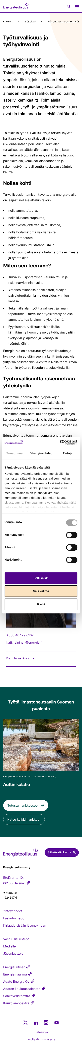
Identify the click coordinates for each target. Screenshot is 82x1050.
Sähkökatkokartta (59, 852)
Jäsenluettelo (13, 953)
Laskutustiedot (14, 918)
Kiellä (41, 604)
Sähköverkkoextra (16, 996)
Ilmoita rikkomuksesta (41, 1039)
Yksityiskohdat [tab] (41, 453)
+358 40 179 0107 (20, 635)
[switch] (71, 535)
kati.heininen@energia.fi (24, 642)
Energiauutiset (14, 967)
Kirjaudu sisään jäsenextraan (24, 925)
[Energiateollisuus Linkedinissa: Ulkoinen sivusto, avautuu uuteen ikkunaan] (36, 1022)
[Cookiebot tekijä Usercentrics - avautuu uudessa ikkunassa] (60, 442)
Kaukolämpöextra (16, 1003)
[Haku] (68, 6)
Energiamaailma (15, 974)
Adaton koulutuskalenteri (22, 989)
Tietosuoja (41, 1032)
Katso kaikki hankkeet (24, 819)
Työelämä (29, 22)
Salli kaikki (41, 578)
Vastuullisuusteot (16, 939)
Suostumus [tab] (14, 453)
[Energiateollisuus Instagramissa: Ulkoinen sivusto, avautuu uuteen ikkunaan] (46, 1022)
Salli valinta (41, 591)
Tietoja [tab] (67, 453)
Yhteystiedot (12, 911)
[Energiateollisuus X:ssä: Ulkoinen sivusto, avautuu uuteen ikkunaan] (25, 1023)
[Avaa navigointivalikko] (77, 6)
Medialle (9, 946)
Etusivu (8, 21)
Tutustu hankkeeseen (23, 805)
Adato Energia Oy (16, 981)
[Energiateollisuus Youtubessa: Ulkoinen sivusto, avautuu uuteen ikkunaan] (56, 1022)
